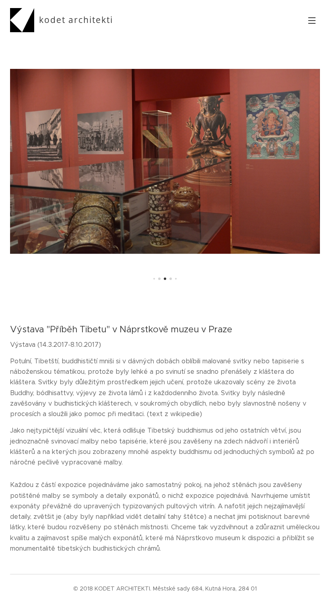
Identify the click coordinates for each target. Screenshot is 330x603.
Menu (312, 20)
